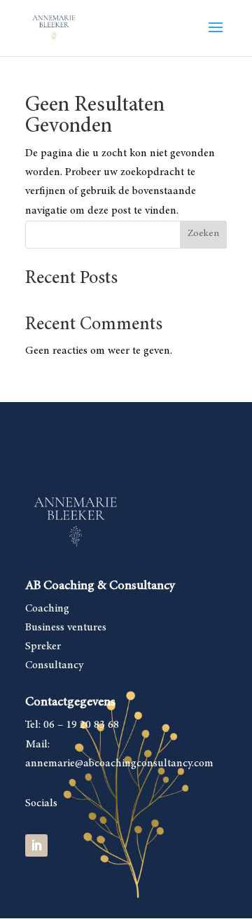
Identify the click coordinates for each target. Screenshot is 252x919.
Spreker (43, 646)
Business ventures (65, 627)
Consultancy (54, 665)
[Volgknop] (36, 845)
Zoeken (203, 234)
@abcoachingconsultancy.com (144, 763)
